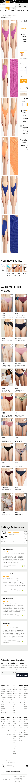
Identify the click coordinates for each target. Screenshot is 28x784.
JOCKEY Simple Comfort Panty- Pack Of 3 (9, 276)
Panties (14, 15)
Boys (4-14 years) (14, 721)
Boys (25, 703)
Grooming (9, 699)
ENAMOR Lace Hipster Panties (14, 276)
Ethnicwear (3, 689)
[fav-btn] (4, 265)
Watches (9, 701)
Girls (25, 704)
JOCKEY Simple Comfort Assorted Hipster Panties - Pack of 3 (20, 316)
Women (4, 15)
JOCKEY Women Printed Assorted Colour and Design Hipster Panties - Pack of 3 (7, 341)
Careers (20, 723)
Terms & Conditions (18, 779)
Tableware (9, 729)
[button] (12, 22)
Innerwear (9, 697)
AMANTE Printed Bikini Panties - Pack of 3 (20, 441)
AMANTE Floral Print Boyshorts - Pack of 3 (6, 441)
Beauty (2, 706)
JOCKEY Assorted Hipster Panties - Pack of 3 (7, 316)
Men (25, 695)
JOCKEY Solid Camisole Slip (25, 276)
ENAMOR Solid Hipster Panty (20, 341)
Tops (2, 687)
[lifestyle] (6, 779)
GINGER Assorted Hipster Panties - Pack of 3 (7, 515)
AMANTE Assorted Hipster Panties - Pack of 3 (7, 366)
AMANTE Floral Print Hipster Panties (19, 465)
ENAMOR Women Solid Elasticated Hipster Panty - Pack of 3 (7, 416)
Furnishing (9, 725)
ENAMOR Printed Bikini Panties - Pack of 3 (20, 416)
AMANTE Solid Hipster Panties (20, 515)
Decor (8, 723)
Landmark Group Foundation (21, 730)
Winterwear (4, 699)
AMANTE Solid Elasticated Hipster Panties (19, 490)
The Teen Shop (14, 710)
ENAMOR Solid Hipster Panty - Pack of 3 (7, 490)
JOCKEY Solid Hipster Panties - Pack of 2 (19, 391)
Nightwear (3, 703)
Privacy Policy (17, 781)
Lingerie (9, 15)
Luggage (3, 727)
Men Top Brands (26, 699)
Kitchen (9, 727)
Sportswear (4, 704)
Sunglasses (9, 703)
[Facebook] (23, 766)
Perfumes (21, 703)
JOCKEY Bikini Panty (3, 270)
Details (23, 93)
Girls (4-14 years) (14, 734)
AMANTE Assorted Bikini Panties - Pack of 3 (7, 465)
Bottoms (3, 691)
